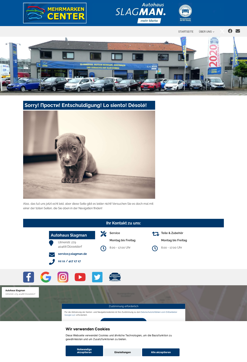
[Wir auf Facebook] (230, 31)
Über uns (205, 31)
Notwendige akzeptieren (84, 351)
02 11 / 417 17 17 (69, 261)
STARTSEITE (185, 31)
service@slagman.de (72, 254)
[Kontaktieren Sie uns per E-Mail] (238, 31)
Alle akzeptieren (161, 352)
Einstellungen (122, 352)
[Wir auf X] (222, 31)
